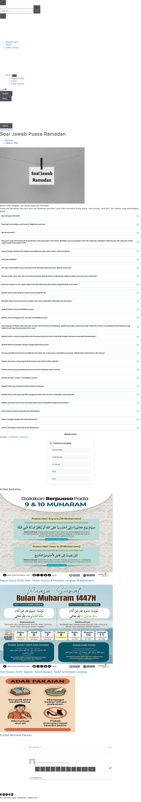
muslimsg (23, 437)
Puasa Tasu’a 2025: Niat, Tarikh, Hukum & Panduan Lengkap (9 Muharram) (47, 580)
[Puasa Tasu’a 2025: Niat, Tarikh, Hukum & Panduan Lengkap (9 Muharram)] (56, 577)
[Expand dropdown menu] (14, 75)
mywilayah (13, 437)
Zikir (54, 471)
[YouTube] (12, 795)
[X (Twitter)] (4, 795)
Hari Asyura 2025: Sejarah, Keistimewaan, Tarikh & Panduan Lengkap (43, 671)
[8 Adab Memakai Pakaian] (37, 732)
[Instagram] (7, 795)
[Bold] (37, 769)
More (8, 75)
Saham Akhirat (17, 84)
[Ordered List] (58, 769)
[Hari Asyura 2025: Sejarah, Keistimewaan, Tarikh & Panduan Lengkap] (56, 668)
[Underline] (47, 769)
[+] (92, 769)
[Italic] (42, 769)
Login (109, 747)
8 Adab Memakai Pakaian (16, 735)
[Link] (79, 769)
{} (84, 769)
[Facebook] (1, 795)
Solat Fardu (57, 450)
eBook (14, 81)
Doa (54, 479)
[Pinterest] (9, 795)
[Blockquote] (68, 769)
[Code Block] (73, 769)
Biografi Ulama (17, 78)
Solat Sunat (57, 457)
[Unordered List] (63, 769)
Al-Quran (56, 464)
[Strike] (53, 769)
